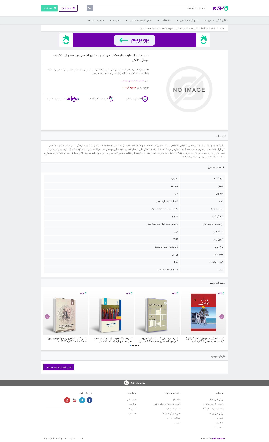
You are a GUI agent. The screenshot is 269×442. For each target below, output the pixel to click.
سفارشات (132, 404)
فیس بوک (89, 400)
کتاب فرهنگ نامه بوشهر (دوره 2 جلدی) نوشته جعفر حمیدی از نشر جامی (205, 340)
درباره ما (219, 422)
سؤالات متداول (173, 418)
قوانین (177, 422)
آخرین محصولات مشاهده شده (166, 404)
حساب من (131, 399)
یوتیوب (75, 400)
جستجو (176, 399)
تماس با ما (218, 427)
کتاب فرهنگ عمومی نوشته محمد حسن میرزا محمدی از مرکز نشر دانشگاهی (113, 340)
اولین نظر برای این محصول (59, 367)
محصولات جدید (173, 408)
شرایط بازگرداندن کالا (171, 413)
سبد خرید (132, 413)
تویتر (82, 400)
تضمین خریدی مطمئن (213, 404)
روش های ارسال (216, 399)
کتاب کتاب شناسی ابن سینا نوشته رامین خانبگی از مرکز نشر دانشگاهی (66, 340)
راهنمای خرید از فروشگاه (212, 408)
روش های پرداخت (215, 413)
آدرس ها (132, 408)
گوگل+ (67, 400)
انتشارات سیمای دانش (133, 81)
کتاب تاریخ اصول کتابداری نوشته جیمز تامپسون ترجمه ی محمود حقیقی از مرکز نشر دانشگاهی (158, 340)
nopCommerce (218, 438)
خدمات (220, 418)
